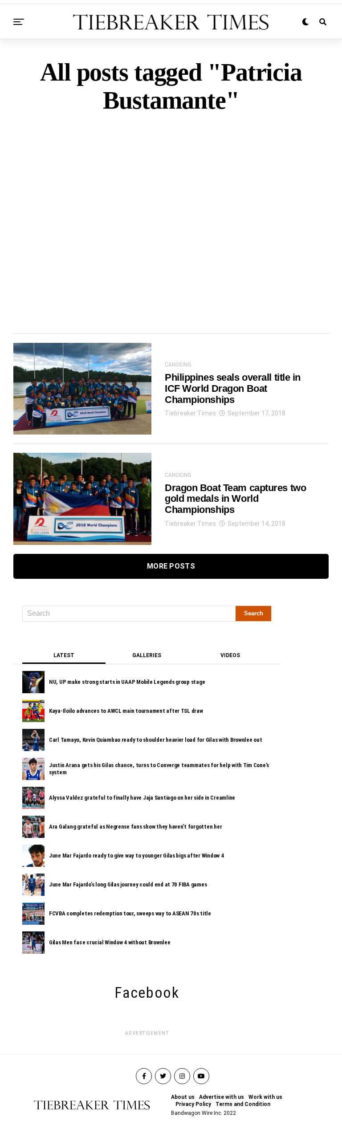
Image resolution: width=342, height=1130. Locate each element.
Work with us (265, 1097)
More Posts (171, 566)
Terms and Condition (243, 1104)
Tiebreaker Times (190, 413)
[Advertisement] (171, 208)
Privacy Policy (193, 1104)
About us (183, 1097)
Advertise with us (221, 1097)
